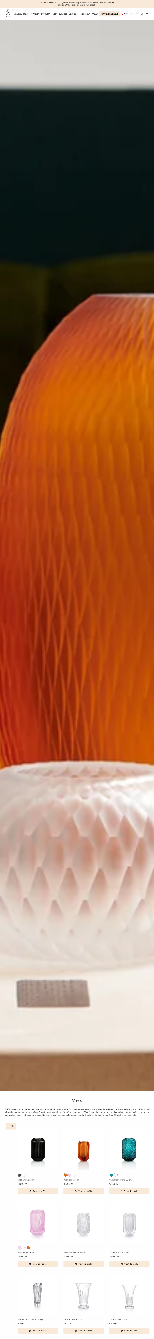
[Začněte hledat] (137, 13)
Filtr (12, 1126)
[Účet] (142, 13)
